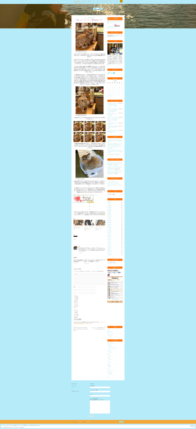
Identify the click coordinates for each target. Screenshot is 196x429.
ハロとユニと (110, 346)
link (82, 2)
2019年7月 (109, 237)
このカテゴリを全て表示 (115, 299)
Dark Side (89, 1)
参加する (121, 300)
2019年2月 (109, 247)
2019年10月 (109, 232)
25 (121, 91)
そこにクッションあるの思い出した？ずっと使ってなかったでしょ (99, 328)
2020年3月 (109, 222)
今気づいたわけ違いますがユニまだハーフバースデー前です (112, 127)
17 (119, 89)
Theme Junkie (88, 421)
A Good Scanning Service (111, 181)
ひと (94, 1)
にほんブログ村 (110, 26)
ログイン (109, 329)
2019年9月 (109, 233)
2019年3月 (109, 245)
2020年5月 (109, 218)
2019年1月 (109, 249)
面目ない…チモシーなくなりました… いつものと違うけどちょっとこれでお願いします (89, 261)
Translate (114, 36)
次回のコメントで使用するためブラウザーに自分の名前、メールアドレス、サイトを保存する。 (76, 302)
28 (112, 94)
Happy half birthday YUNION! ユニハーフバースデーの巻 (112, 114)
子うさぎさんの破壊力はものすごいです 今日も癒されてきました (89, 227)
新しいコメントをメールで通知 (76, 311)
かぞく (109, 355)
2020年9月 (109, 211)
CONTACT (110, 374)
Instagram (111, 57)
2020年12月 (109, 205)
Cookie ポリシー (22, 427)
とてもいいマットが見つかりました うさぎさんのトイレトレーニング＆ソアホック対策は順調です (114, 163)
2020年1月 (109, 226)
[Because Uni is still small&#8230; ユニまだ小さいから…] (78, 222)
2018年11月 (109, 252)
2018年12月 (109, 250)
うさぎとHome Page (77, 1)
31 (119, 94)
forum (110, 1)
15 (114, 89)
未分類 (106, 1)
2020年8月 (109, 213)
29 (114, 94)
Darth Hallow (110, 352)
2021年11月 (109, 201)
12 (107, 89)
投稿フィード (109, 331)
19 (107, 91)
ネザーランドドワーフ (112, 348)
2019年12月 (109, 228)
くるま (98, 1)
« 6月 (108, 96)
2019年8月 (109, 235)
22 (114, 91)
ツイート (73, 393)
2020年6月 (109, 217)
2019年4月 (109, 243)
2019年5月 (109, 241)
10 (119, 87)
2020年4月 (109, 220)
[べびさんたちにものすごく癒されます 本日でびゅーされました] (100, 222)
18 (121, 89)
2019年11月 (109, 230)
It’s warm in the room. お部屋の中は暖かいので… (112, 131)
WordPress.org (109, 335)
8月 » (111, 96)
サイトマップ (116, 1)
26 (107, 94)
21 (112, 91)
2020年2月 (109, 224)
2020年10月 (109, 209)
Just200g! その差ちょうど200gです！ (111, 124)
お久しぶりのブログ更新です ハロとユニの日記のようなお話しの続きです (79, 261)
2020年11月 (109, 207)
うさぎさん (84, 1)
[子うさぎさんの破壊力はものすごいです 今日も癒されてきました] (89, 222)
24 (119, 91)
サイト (75, 293)
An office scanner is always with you (113, 183)
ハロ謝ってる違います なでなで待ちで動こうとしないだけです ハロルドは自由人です (81, 329)
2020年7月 (109, 215)
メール (75, 290)
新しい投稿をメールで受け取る (76, 316)
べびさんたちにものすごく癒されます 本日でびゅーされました (100, 227)
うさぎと (80, 421)
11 (121, 87)
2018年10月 (109, 254)
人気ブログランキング (111, 27)
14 (112, 89)
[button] (79, 126)
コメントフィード (110, 333)
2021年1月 (109, 203)
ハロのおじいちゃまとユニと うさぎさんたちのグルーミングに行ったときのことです (112, 105)
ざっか (102, 1)
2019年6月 (109, 239)
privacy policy (77, 2)
